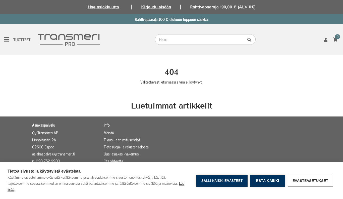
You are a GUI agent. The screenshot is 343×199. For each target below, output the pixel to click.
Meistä (109, 132)
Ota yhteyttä (113, 160)
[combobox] (200, 39)
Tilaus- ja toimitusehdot (122, 139)
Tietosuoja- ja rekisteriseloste (126, 146)
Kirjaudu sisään (156, 7)
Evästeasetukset (310, 181)
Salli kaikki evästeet (222, 181)
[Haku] (250, 39)
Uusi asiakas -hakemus (121, 153)
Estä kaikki (267, 181)
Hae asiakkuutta (103, 7)
